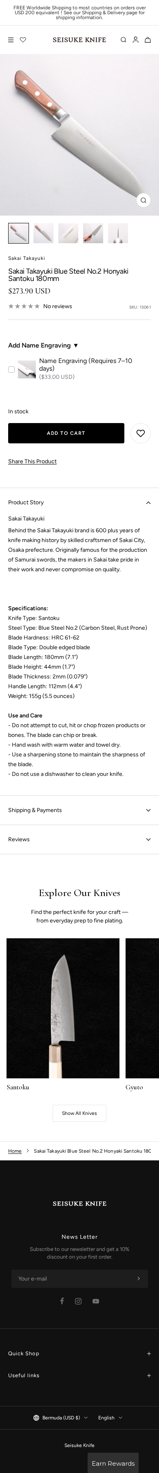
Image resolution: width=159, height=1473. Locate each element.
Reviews (19, 839)
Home (15, 1151)
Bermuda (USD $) (61, 1418)
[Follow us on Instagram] (78, 1301)
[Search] (123, 40)
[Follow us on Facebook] (62, 1301)
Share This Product (32, 461)
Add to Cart (66, 433)
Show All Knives (79, 1113)
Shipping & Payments (35, 810)
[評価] (23, 39)
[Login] (135, 40)
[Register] (138, 1279)
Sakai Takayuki (26, 258)
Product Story (26, 502)
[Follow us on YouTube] (96, 1301)
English (106, 1418)
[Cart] (148, 40)
